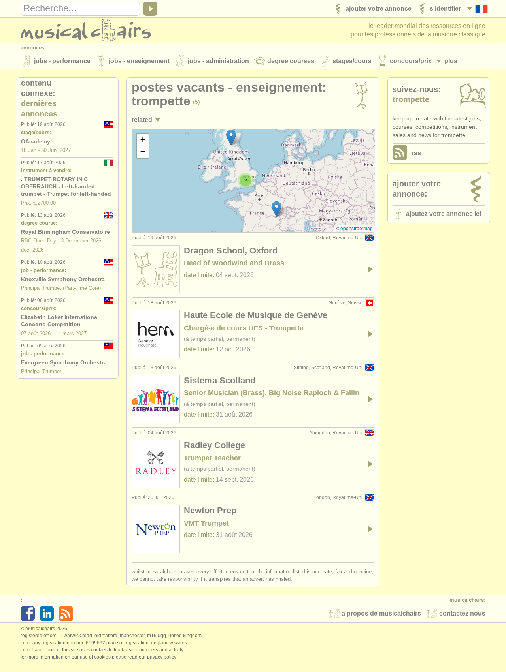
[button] (276, 209)
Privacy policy (161, 657)
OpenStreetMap (356, 228)
